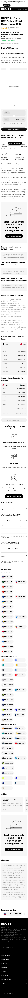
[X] (2, 993)
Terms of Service (19, 897)
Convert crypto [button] (6, 979)
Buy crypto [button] (4, 975)
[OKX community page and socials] (13, 993)
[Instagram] (7, 993)
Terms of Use (12, 894)
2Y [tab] (24, 69)
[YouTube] (10, 993)
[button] (16, 9)
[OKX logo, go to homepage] (6, 9)
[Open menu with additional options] (26, 9)
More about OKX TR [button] (7, 955)
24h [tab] (7, 69)
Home (3, 14)
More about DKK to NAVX (14, 420)
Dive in (4, 810)
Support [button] (4, 971)
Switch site (6, 5)
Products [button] (4, 963)
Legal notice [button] (5, 959)
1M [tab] (16, 69)
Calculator (10, 14)
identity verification (13, 467)
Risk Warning (21, 894)
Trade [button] (3, 983)
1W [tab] (12, 69)
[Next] (26, 914)
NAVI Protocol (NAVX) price (14, 164)
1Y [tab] (20, 69)
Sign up (21, 9)
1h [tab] (3, 69)
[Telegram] (4, 993)
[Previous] (2, 914)
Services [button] (4, 967)
